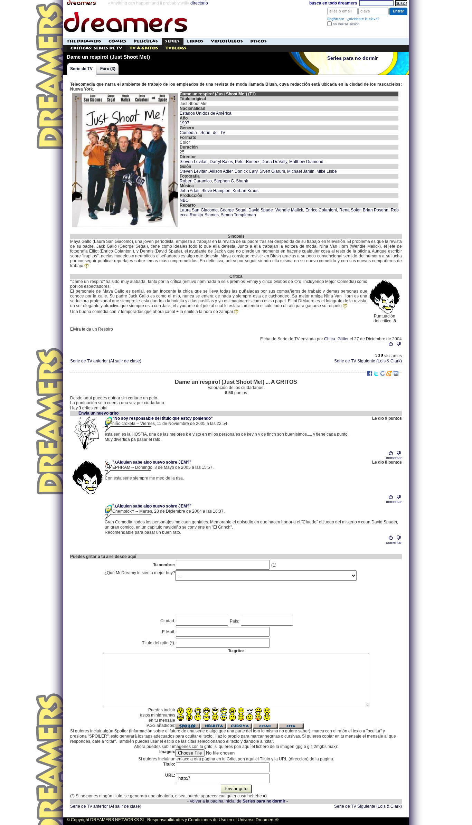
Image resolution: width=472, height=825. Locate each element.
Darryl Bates (221, 161)
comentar (394, 458)
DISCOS (258, 41)
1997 (184, 123)
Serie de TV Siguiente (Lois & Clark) (368, 361)
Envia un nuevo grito (98, 413)
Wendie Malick (289, 210)
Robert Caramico (196, 181)
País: (235, 621)
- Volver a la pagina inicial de (237, 801)
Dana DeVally (274, 161)
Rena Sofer (349, 210)
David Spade (260, 210)
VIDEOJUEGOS (227, 41)
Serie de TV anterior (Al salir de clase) (105, 361)
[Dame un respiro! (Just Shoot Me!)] (125, 94)
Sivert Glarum (272, 171)
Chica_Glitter (336, 338)
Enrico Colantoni (321, 210)
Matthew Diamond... (308, 161)
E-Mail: (168, 631)
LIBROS (195, 41)
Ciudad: (167, 620)
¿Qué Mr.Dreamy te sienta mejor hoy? (139, 572)
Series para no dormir (352, 58)
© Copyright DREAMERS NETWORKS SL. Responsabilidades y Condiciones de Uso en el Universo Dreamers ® (173, 819)
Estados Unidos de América (206, 113)
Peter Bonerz (247, 161)
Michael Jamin (300, 171)
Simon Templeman (238, 214)
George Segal (233, 210)
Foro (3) (107, 68)
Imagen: (167, 751)
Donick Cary (246, 171)
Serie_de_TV (212, 132)
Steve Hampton (215, 190)
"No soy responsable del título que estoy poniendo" (162, 418)
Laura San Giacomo (199, 210)
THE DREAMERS (84, 41)
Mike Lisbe (327, 171)
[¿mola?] (391, 344)
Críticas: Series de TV (96, 48)
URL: (170, 775)
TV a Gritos (144, 48)
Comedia (188, 132)
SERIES (172, 41)
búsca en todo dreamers (333, 3)
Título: (169, 764)
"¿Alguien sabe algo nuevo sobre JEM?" (151, 462)
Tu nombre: (164, 564)
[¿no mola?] (398, 344)
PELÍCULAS (146, 41)
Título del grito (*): (158, 643)
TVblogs (176, 48)
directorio (199, 3)
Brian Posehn (375, 210)
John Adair (189, 190)
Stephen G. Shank (231, 181)
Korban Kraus (245, 190)
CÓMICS (117, 41)
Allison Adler (221, 171)
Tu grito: (236, 650)
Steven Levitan (194, 161)
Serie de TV (81, 68)
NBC (184, 200)
